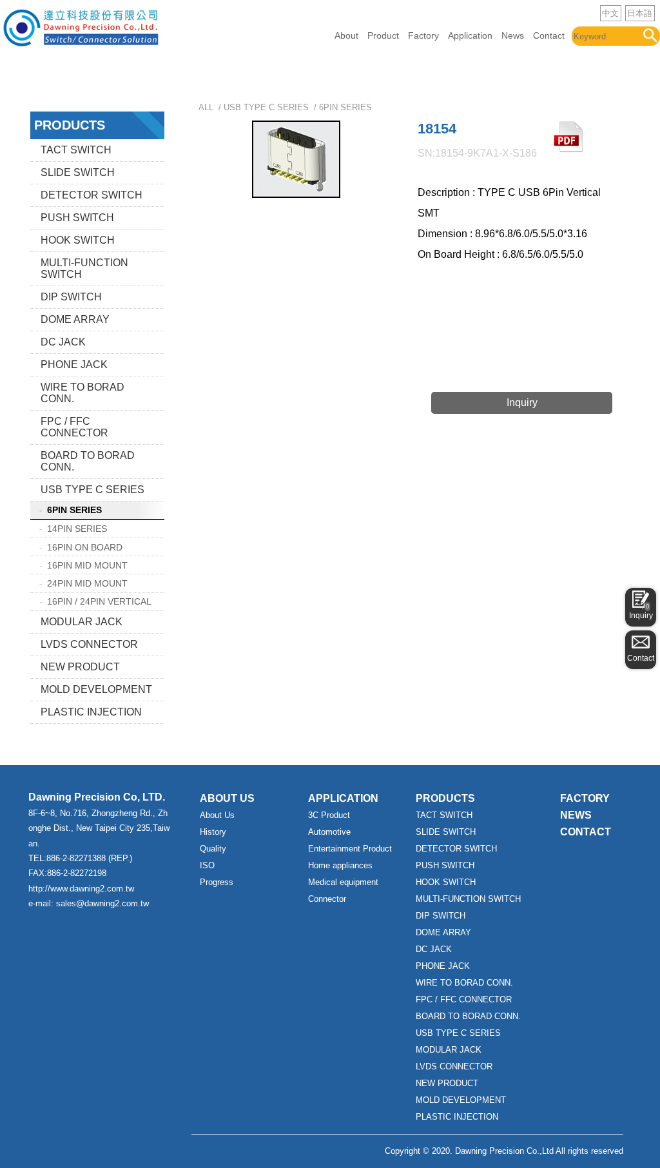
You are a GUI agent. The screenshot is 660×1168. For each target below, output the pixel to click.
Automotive (329, 832)
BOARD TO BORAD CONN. (88, 461)
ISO (207, 865)
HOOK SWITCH (78, 240)
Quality (213, 848)
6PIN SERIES (74, 510)
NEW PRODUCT (80, 666)
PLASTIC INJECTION (91, 711)
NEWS (576, 815)
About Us (217, 815)
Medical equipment (343, 882)
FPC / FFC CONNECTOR (74, 427)
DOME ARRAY (75, 319)
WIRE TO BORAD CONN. (82, 393)
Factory (423, 35)
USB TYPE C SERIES (92, 489)
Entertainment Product (350, 848)
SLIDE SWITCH (78, 172)
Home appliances (340, 865)
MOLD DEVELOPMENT (96, 689)
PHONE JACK (74, 364)
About (346, 35)
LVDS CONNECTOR (89, 644)
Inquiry (641, 611)
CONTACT (585, 831)
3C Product (329, 815)
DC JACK (63, 341)
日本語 (639, 13)
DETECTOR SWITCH (91, 195)
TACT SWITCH (76, 149)
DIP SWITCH (71, 296)
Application (470, 35)
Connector (327, 899)
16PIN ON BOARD (84, 547)
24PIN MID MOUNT (87, 583)
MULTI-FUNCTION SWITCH (84, 268)
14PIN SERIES (77, 528)
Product (383, 35)
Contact (549, 35)
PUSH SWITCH (77, 217)
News (512, 35)
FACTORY (585, 798)
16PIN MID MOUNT (87, 565)
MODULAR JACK (81, 621)
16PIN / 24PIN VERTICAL (99, 601)
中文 (610, 13)
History (213, 832)
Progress (216, 882)
